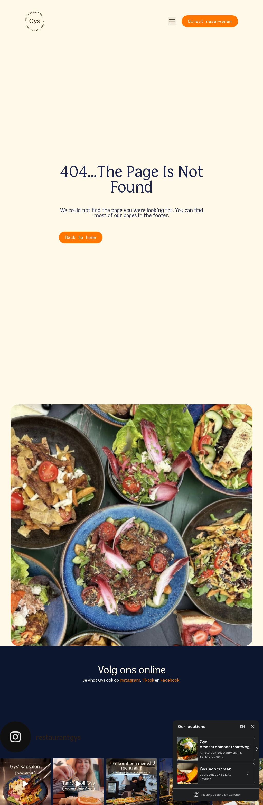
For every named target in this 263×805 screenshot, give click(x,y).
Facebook (170, 680)
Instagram (130, 680)
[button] (172, 21)
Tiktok (148, 680)
